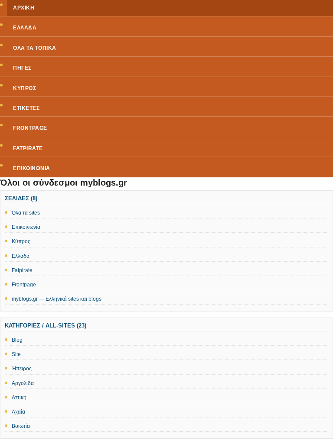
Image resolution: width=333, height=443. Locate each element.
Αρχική (23, 8)
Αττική (19, 398)
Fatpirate (28, 148)
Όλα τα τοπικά (34, 48)
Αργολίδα (23, 383)
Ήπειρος (22, 369)
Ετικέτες (26, 108)
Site (16, 354)
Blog (17, 340)
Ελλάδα (24, 28)
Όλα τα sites (26, 213)
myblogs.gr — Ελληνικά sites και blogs (56, 299)
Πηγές (22, 68)
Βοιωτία (21, 426)
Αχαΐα (18, 412)
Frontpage (30, 128)
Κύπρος (24, 88)
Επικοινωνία (31, 168)
